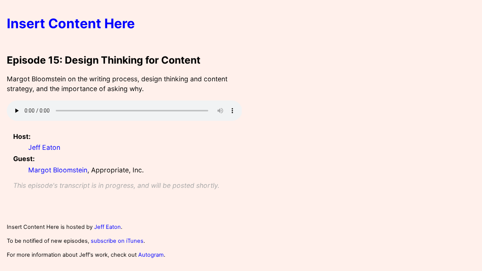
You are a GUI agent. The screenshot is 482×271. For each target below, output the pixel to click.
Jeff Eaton (44, 147)
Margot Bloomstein (57, 170)
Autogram (151, 254)
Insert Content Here (71, 23)
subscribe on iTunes (117, 241)
